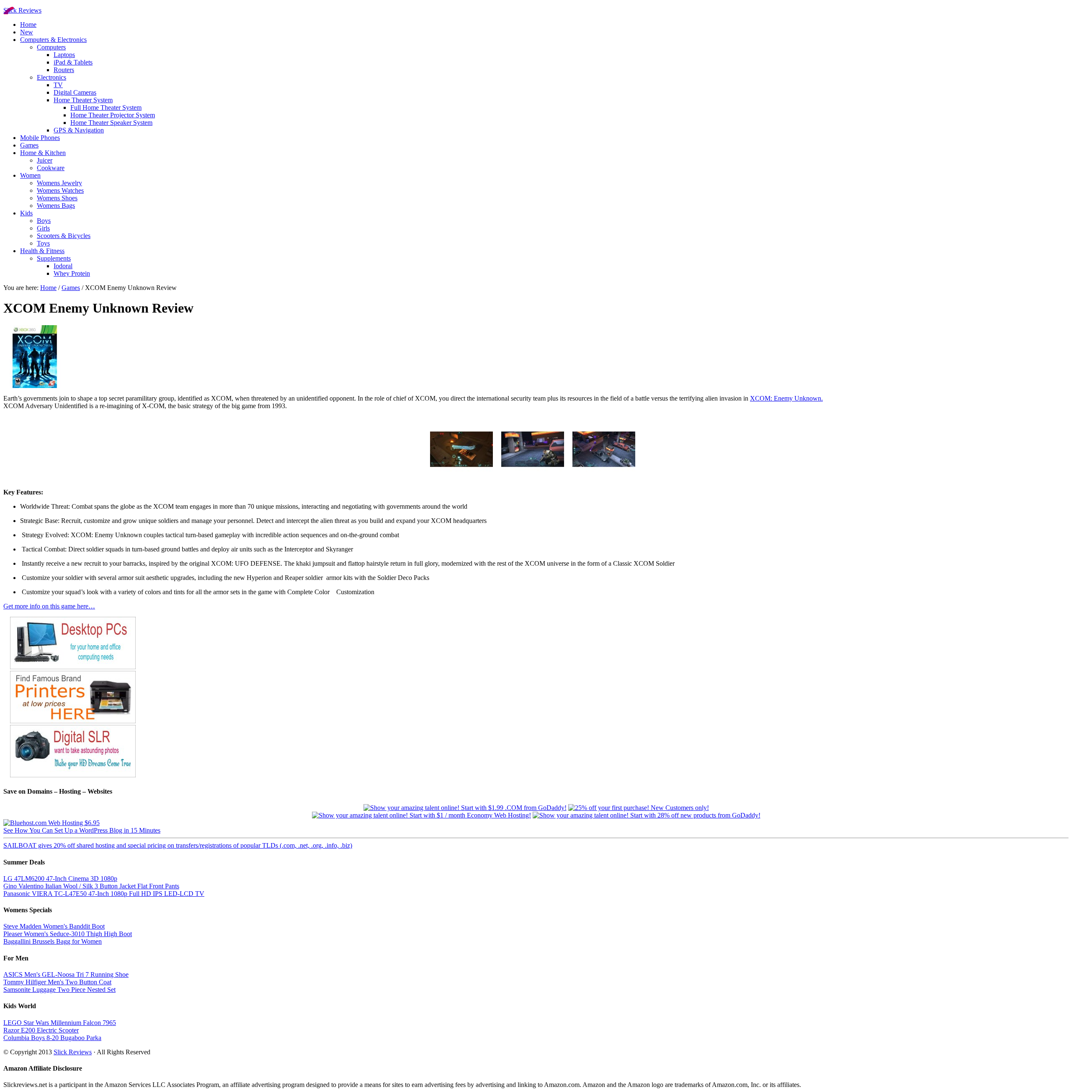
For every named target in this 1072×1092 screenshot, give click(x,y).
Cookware (50, 167)
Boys (44, 220)
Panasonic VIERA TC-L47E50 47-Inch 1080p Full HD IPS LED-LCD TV (103, 893)
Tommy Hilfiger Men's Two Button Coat (57, 982)
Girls (43, 228)
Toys (43, 243)
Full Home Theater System (106, 107)
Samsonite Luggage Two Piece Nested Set (59, 989)
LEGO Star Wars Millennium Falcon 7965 (59, 1022)
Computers (51, 47)
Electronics (51, 77)
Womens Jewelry (59, 182)
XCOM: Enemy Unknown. (786, 398)
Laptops (64, 54)
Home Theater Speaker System (111, 122)
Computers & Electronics (53, 39)
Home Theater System (83, 100)
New (26, 32)
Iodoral (63, 265)
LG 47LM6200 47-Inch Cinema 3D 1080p (60, 878)
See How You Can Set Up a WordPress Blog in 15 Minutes (81, 830)
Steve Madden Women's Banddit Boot (54, 926)
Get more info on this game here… (49, 606)
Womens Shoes (57, 198)
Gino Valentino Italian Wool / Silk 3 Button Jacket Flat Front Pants (91, 886)
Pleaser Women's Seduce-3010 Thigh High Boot (67, 933)
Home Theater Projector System (112, 115)
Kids (26, 213)
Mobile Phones (40, 137)
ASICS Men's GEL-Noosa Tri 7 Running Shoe (66, 974)
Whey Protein (72, 273)
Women (30, 175)
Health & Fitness (42, 250)
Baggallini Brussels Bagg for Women (52, 941)
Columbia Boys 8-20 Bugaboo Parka (52, 1037)
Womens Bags (56, 205)
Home (28, 24)
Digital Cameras (75, 92)
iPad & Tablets (73, 62)
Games (29, 145)
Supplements (54, 258)
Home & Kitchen (43, 152)
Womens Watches (60, 190)
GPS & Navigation (79, 130)
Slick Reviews (22, 10)
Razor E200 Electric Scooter (41, 1030)
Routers (64, 69)
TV (58, 84)
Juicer (44, 160)
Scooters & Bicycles (63, 235)
